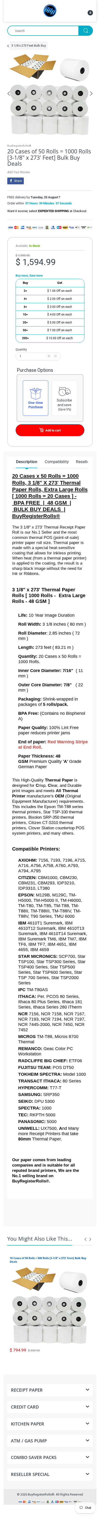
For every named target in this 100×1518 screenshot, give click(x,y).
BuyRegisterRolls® (19, 145)
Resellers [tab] (84, 461)
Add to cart (53, 430)
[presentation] (85, 1239)
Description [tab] (26, 461)
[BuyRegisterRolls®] (50, 10)
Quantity (21, 349)
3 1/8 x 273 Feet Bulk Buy (28, 45)
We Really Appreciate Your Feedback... (53, 1216)
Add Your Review (18, 172)
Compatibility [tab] (57, 461)
